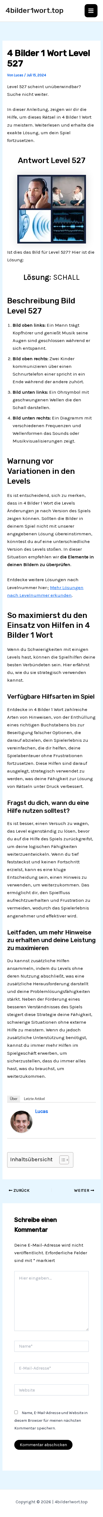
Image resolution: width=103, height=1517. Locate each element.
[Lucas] (21, 1121)
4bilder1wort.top (34, 10)
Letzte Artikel (34, 1099)
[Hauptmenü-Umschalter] (91, 10)
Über (13, 1099)
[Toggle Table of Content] (61, 1160)
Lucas (41, 1111)
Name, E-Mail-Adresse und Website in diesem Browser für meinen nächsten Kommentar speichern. (51, 1420)
